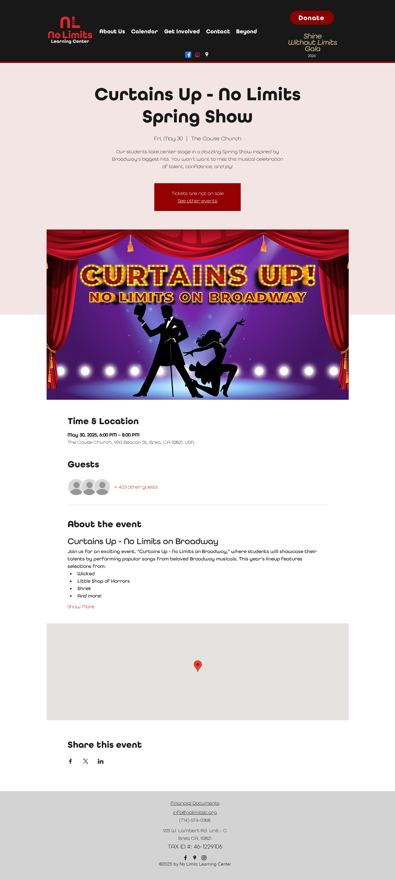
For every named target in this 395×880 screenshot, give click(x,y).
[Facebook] (188, 55)
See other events (197, 201)
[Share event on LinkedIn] (101, 761)
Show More (81, 606)
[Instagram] (197, 55)
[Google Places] (207, 55)
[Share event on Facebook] (70, 761)
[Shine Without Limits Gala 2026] (312, 45)
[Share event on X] (86, 761)
